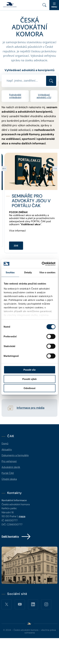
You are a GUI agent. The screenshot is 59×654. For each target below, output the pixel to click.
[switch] (50, 336)
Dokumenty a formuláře (15, 455)
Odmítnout (29, 388)
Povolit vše (29, 369)
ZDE (13, 245)
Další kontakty (10, 536)
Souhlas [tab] (10, 272)
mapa (22, 516)
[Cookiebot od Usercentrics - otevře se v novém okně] (42, 264)
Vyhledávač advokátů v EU (44, 96)
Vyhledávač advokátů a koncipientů (29, 70)
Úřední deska (9, 479)
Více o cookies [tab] (47, 272)
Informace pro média (30, 407)
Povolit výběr (29, 379)
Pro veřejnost (9, 461)
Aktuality (7, 449)
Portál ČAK (8, 473)
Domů (5, 443)
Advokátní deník (11, 467)
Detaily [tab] (28, 272)
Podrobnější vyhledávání (15, 96)
